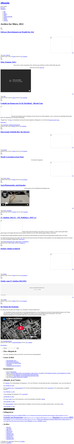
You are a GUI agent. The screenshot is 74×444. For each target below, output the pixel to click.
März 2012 (8, 430)
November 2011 (10, 435)
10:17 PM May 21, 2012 (9, 391)
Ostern (10, 421)
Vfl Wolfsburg (25, 241)
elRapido (5, 3)
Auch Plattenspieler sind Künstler (13, 185)
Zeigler (5, 299)
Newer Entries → (4, 345)
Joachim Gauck (12, 419)
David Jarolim (38, 415)
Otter (4, 96)
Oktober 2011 (9, 436)
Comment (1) (22, 243)
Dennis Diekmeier (51, 415)
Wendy (8, 178)
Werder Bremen (35, 421)
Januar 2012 (9, 432)
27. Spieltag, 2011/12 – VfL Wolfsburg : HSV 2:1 (18, 218)
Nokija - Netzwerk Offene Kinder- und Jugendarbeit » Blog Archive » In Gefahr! (25, 373)
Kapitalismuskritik (7, 341)
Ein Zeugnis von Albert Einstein (13, 363)
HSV (4, 12)
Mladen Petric (58, 419)
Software (8, 55)
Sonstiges (5, 20)
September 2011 (10, 437)
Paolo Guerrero (17, 421)
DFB (57, 415)
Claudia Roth (28, 415)
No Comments (24, 56)
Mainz (31, 419)
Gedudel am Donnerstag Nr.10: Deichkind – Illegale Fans (22, 103)
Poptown (22, 421)
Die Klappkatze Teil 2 (11, 360)
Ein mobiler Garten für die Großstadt (19, 377)
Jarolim (8, 419)
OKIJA (67, 419)
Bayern (15, 415)
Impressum (11, 441)
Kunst (4, 210)
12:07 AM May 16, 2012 (9, 401)
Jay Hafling (22, 441)
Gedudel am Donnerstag (14, 124)
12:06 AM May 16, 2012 (9, 406)
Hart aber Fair (50, 417)
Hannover (45, 417)
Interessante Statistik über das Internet (15, 132)
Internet (5, 150)
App (4, 55)
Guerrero (28, 417)
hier (11, 120)
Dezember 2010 (10, 439)
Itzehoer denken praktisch (10, 249)
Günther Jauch (33, 417)
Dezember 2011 (10, 433)
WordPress (8, 442)
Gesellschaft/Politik (7, 16)
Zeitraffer (44, 421)
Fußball (5, 14)
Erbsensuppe (60, 415)
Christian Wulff (21, 415)
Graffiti (25, 417)
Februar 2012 (9, 431)
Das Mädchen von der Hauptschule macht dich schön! (26, 374)
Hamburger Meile (39, 417)
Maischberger (34, 419)
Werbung (29, 421)
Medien (5, 18)
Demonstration (45, 415)
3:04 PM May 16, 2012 (8, 396)
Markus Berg (18, 241)
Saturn (25, 421)
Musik (4, 15)
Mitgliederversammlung (49, 419)
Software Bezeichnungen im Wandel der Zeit (17, 32)
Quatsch (5, 19)
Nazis (4, 178)
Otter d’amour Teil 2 (8, 62)
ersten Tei (41, 67)
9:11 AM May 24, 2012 (8, 385)
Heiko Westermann (7, 241)
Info (4, 11)
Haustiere (56, 417)
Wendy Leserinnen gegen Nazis (12, 157)
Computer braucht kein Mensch (13, 365)
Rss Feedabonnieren (3, 8)
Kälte (29, 419)
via (72, 52)
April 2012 (8, 428)
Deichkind (5, 124)
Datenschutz (32, 415)
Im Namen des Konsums (9, 307)
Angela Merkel (6, 415)
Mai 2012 (8, 427)
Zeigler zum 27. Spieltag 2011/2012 (13, 281)
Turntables (9, 210)
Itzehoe (5, 274)
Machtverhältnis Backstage (12, 361)
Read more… (4, 122)
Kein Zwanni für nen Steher (21, 419)
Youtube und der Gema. (54, 120)
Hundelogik (9, 364)
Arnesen (12, 415)
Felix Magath (65, 415)
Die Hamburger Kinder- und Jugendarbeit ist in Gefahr (57, 373)
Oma (7, 421)
